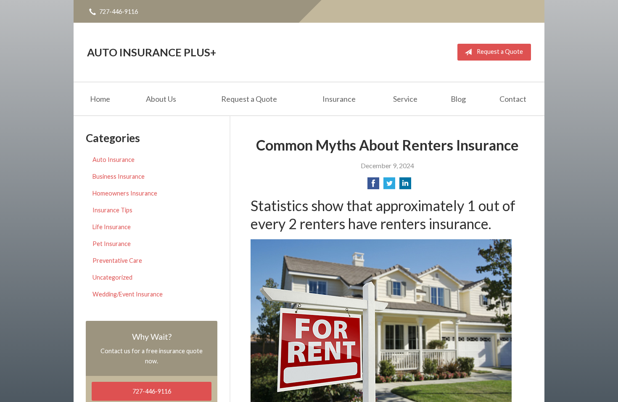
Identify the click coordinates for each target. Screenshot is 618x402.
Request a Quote (500, 51)
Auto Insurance (113, 159)
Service (405, 98)
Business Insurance (118, 176)
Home (100, 98)
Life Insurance (111, 226)
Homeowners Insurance (124, 193)
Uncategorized (112, 277)
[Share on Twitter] (389, 186)
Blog (458, 98)
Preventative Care (117, 260)
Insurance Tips (112, 210)
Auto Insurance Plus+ (151, 52)
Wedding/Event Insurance (127, 294)
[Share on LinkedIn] (405, 186)
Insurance (339, 98)
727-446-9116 (118, 11)
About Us (161, 98)
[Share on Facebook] (373, 186)
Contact (512, 98)
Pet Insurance (111, 243)
